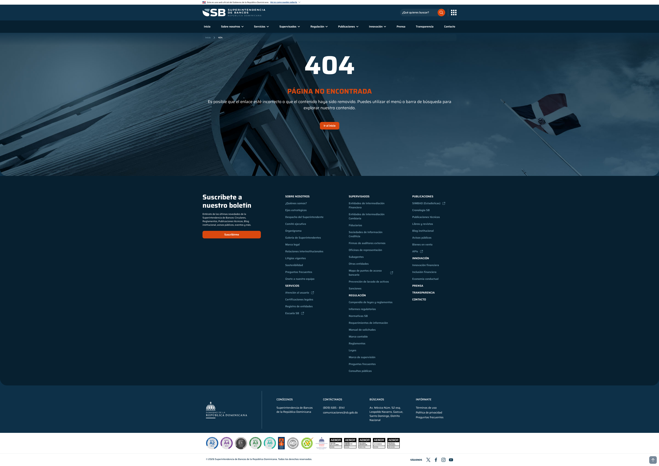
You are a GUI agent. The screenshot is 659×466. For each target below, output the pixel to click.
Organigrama (293, 231)
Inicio (207, 26)
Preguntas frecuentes (298, 272)
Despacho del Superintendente (304, 217)
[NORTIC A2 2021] (212, 443)
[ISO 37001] (379, 447)
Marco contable (358, 336)
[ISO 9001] (336, 447)
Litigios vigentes (295, 258)
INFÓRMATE (423, 399)
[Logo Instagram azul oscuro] (443, 460)
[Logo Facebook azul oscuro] (436, 460)
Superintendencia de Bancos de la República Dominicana (246, 459)
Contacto (449, 26)
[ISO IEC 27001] (365, 447)
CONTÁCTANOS (332, 399)
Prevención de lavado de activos (369, 281)
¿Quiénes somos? (296, 203)
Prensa (401, 26)
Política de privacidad (429, 413)
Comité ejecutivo (295, 224)
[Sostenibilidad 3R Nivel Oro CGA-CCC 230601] (307, 448)
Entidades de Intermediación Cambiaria (367, 216)
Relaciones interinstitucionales (304, 251)
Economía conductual (425, 279)
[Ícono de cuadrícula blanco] (453, 12)
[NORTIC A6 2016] (270, 443)
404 (220, 37)
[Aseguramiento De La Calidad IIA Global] (281, 448)
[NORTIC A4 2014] (226, 443)
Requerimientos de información (368, 323)
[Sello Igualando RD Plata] (293, 448)
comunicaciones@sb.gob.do (340, 412)
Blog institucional (423, 231)
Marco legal (292, 244)
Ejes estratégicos (296, 210)
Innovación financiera (425, 265)
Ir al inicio (330, 125)
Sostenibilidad (294, 265)
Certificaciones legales (299, 299)
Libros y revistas (422, 224)
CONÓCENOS (284, 399)
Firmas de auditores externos (367, 243)
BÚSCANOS (376, 399)
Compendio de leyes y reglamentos (370, 302)
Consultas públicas (360, 371)
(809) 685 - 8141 (334, 408)
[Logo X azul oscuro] (428, 460)
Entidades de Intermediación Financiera (367, 205)
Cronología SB (421, 210)
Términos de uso (426, 408)
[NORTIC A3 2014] (255, 443)
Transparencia (424, 26)
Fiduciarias (355, 225)
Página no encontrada (329, 91)
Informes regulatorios (362, 309)
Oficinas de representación (365, 250)
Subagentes (356, 257)
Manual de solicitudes (362, 330)
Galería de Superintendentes (303, 237)
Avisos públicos (421, 237)
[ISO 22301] (350, 447)
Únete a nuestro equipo (299, 279)
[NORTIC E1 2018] (241, 443)
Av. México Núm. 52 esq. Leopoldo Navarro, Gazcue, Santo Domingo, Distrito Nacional (386, 414)
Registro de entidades (299, 306)
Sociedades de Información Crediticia (366, 234)
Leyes (352, 350)
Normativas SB (358, 316)
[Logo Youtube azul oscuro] (451, 460)
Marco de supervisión (362, 357)
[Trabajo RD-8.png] (322, 448)
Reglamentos (357, 343)
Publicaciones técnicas (426, 217)
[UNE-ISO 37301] (393, 447)
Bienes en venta (422, 244)
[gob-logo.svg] (226, 409)
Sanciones (355, 288)
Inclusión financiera (424, 272)
